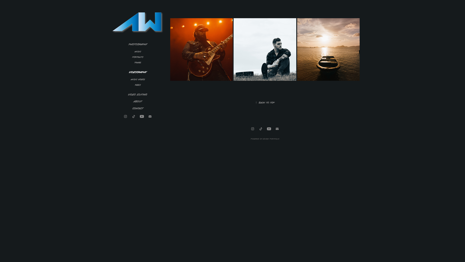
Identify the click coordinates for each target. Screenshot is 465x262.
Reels (138, 84)
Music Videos (138, 79)
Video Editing (137, 94)
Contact (137, 108)
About (138, 101)
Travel (137, 62)
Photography (138, 44)
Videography (138, 72)
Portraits (137, 56)
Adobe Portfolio (271, 139)
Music (138, 51)
